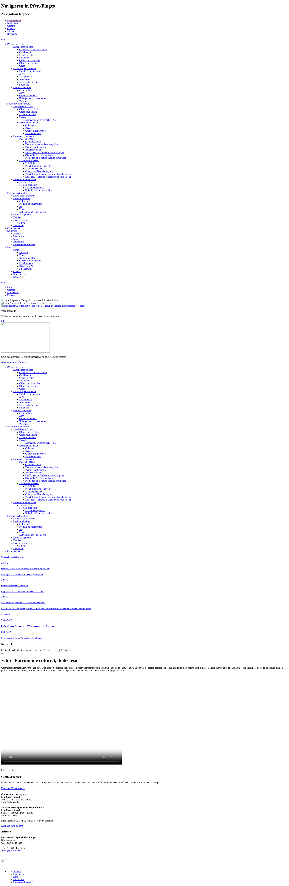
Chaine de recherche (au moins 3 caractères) (22, 650)
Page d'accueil (14, 20)
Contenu (11, 26)
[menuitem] (147, 20)
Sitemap (11, 31)
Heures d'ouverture (13, 788)
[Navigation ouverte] (2, 653)
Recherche (12, 34)
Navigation (12, 23)
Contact (11, 28)
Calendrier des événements (12, 557)
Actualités (5, 614)
